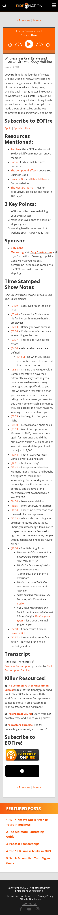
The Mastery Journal (22, 187)
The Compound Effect (23, 170)
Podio (14, 162)
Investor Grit (18, 179)
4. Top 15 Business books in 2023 (28, 851)
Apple (8, 128)
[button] (4, 5)
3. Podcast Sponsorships (22, 844)
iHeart (28, 128)
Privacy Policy (45, 896)
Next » (37, 20)
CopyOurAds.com (41, 252)
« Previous (23, 20)
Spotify (18, 128)
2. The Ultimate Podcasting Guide (25, 834)
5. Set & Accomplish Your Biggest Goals (29, 860)
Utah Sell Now (39, 179)
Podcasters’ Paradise (20, 725)
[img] (10, 45)
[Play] (29, 44)
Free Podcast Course (19, 714)
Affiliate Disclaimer (30, 899)
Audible (15, 149)
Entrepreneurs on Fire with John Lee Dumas (29, 5)
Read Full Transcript (17, 662)
